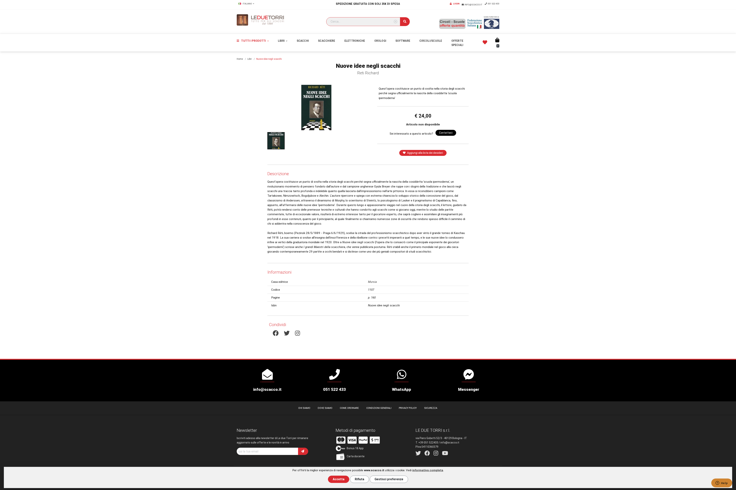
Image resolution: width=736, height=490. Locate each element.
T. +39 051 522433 (427, 442)
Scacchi (303, 40)
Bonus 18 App (355, 448)
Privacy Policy (408, 408)
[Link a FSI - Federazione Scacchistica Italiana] (474, 24)
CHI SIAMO (304, 408)
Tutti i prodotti (253, 40)
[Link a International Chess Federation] (491, 24)
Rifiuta (359, 479)
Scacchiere (326, 40)
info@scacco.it (474, 4)
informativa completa (427, 470)
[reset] (395, 22)
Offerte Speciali (457, 43)
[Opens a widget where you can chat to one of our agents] (721, 483)
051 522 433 (493, 3)
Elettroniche (354, 40)
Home (240, 59)
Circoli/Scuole (430, 40)
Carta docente (356, 456)
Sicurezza (430, 408)
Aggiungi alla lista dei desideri (425, 152)
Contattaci (446, 132)
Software (402, 40)
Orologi (380, 40)
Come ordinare (349, 408)
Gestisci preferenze (389, 479)
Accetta (338, 479)
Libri (281, 40)
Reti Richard (368, 73)
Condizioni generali (378, 408)
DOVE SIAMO (325, 408)
